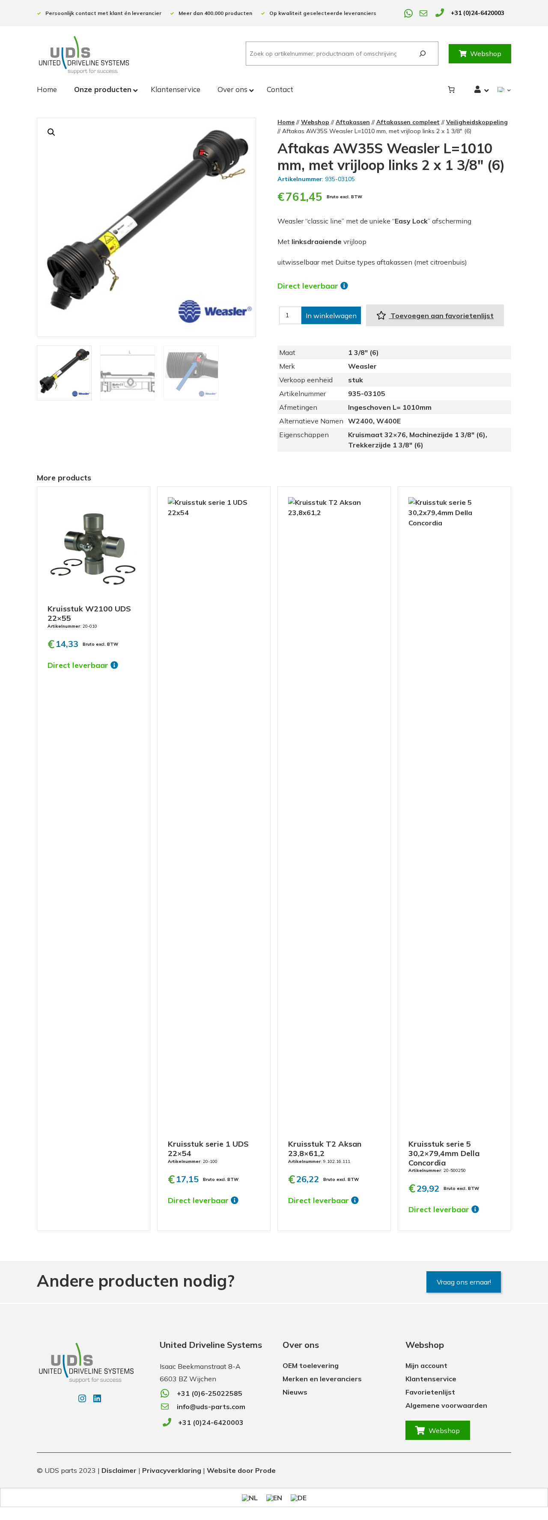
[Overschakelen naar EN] (274, 1497)
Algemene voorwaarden (446, 1405)
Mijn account (426, 1365)
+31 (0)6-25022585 (209, 1393)
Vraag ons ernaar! (464, 1282)
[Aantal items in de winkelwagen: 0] (451, 89)
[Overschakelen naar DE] (298, 1497)
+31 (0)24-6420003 (477, 13)
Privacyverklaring (171, 1470)
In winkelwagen (331, 315)
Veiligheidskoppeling (477, 122)
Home (286, 122)
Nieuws (295, 1392)
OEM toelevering (311, 1365)
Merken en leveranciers (322, 1378)
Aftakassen (353, 122)
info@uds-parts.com (211, 1406)
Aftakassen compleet (408, 122)
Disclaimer (119, 1470)
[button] (51, 132)
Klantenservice (430, 1378)
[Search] (422, 54)
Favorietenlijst (430, 1392)
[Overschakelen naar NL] (250, 1497)
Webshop (485, 53)
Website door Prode (241, 1470)
